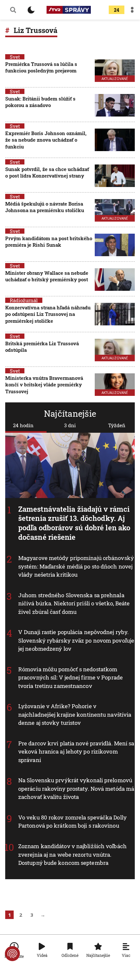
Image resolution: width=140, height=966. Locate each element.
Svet (15, 56)
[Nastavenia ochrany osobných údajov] (12, 953)
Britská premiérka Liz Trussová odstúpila (42, 346)
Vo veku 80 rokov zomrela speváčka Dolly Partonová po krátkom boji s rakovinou (72, 822)
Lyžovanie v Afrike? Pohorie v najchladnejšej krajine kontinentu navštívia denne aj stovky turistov (74, 715)
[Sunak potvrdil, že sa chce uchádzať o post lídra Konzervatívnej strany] (115, 175)
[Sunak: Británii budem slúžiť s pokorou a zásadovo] (115, 105)
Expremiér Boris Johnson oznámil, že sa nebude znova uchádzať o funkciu (46, 140)
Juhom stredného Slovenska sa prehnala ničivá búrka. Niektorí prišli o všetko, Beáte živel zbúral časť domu (74, 603)
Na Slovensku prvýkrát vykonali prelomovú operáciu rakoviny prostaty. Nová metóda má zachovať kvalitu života (76, 789)
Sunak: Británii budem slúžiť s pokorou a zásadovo (40, 101)
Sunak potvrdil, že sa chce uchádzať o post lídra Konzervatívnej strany (47, 172)
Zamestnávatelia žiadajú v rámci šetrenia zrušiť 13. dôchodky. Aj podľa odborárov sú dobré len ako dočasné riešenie (74, 523)
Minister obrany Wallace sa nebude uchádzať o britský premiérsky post (46, 276)
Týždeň (116, 425)
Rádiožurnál (24, 300)
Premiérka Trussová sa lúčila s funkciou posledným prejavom (41, 67)
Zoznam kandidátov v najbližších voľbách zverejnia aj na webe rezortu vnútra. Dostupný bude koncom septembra (72, 854)
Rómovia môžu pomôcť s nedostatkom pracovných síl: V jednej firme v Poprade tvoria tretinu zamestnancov (70, 677)
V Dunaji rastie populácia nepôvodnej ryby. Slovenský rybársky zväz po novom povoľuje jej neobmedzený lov (76, 641)
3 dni (70, 425)
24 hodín (23, 425)
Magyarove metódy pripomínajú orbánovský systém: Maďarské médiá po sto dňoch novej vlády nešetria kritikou (76, 566)
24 (116, 10)
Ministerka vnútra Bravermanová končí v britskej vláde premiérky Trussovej (44, 385)
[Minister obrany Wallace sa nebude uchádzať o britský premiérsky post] (115, 279)
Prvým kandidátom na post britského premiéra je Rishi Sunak (48, 241)
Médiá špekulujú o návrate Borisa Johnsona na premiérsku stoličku (44, 206)
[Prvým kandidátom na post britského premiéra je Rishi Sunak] (115, 245)
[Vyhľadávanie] (13, 10)
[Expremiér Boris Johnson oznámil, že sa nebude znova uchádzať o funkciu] (115, 140)
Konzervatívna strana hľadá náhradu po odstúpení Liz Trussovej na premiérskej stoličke (48, 314)
